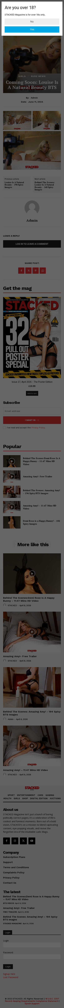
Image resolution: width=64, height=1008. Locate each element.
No (32, 21)
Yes (32, 29)
